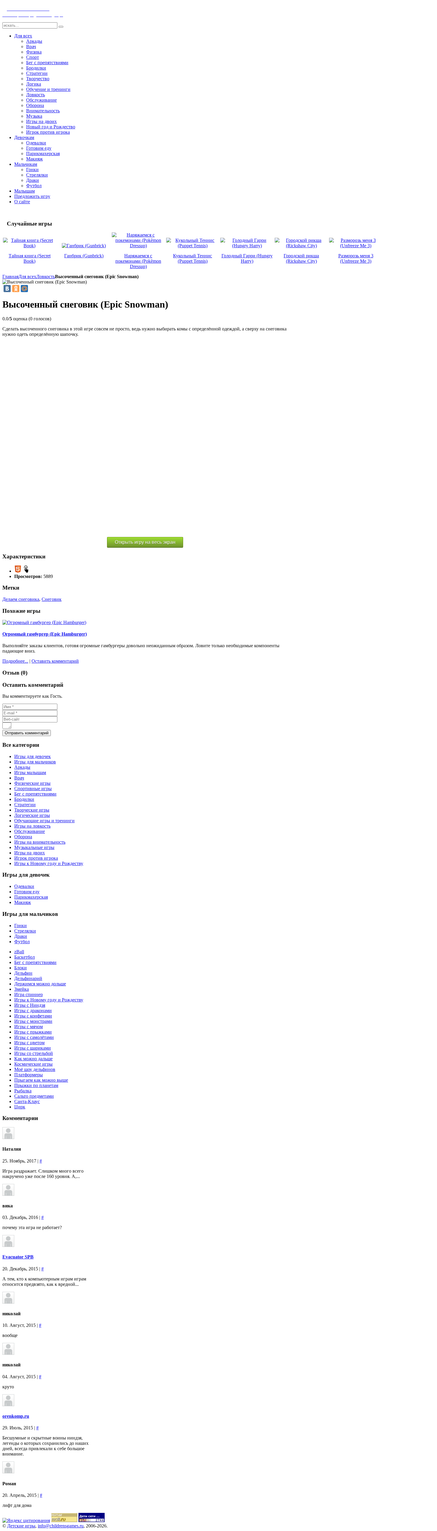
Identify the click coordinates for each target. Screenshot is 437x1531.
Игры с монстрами (33, 1021)
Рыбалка (23, 1090)
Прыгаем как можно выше (41, 1080)
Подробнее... (15, 661)
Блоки (20, 967)
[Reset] (61, 27)
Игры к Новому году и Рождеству (48, 999)
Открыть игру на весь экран (145, 542)
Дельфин (23, 973)
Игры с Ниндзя (29, 1005)
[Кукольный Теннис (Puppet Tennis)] (192, 245)
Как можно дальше (33, 1058)
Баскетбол (24, 957)
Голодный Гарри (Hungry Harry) (247, 258)
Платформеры (28, 1074)
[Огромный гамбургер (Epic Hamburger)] (44, 622)
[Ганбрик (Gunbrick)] (84, 245)
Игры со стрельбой (33, 1053)
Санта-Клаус (27, 1101)
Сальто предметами (34, 1096)
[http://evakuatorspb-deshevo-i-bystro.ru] (8, 1245)
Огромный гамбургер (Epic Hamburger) (44, 634)
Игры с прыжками (33, 1031)
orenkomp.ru (15, 1416)
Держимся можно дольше (40, 983)
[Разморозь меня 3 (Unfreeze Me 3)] (355, 245)
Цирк (19, 1106)
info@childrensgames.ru (61, 1525)
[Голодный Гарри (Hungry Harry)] (246, 245)
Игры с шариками (32, 1047)
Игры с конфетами (33, 1015)
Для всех (27, 276)
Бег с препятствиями (35, 962)
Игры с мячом (28, 1026)
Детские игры (21, 1525)
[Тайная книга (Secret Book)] (29, 245)
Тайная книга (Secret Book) (30, 258)
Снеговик (52, 599)
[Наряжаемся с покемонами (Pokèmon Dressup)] (138, 245)
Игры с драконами (33, 1010)
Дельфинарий (28, 978)
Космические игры (33, 1064)
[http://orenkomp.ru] (8, 1404)
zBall (19, 951)
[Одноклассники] (15, 288)
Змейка (21, 989)
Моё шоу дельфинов (34, 1069)
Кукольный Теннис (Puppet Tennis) (192, 258)
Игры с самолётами (34, 1037)
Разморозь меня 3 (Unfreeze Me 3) (355, 258)
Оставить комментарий (55, 661)
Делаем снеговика (20, 599)
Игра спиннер (28, 994)
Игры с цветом (29, 1042)
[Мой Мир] (24, 288)
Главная (10, 276)
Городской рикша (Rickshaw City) (301, 258)
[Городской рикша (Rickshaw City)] (301, 245)
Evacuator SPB (18, 1256)
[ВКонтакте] (7, 288)
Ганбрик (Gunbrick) (83, 255)
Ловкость (45, 276)
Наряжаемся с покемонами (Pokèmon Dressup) (138, 261)
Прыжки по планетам (36, 1085)
